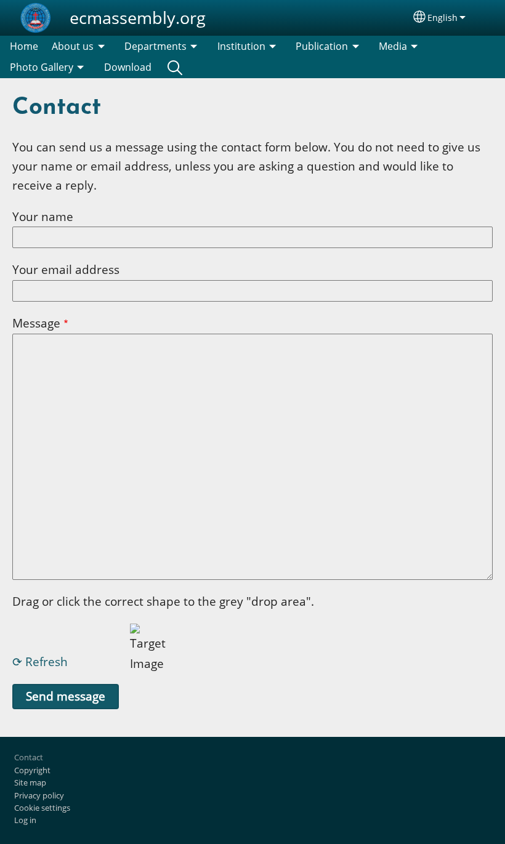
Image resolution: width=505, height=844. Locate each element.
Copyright (32, 770)
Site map (30, 782)
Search (175, 67)
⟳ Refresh (40, 661)
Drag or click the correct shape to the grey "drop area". (163, 601)
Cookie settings (42, 807)
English (442, 17)
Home (24, 46)
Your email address (65, 269)
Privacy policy (39, 795)
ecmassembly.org (138, 17)
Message (36, 323)
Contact (28, 757)
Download (128, 67)
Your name (42, 216)
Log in (25, 820)
